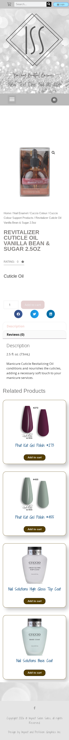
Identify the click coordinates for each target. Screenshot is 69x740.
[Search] (49, 4)
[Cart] (9, 4)
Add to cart (33, 305)
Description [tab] (15, 326)
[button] (12, 99)
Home (7, 213)
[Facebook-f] (34, 707)
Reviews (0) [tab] (15, 334)
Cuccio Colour (38, 213)
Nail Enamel (20, 213)
